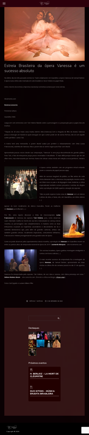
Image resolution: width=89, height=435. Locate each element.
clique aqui (60, 277)
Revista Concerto (11, 105)
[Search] (58, 318)
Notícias (40, 301)
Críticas (32, 301)
